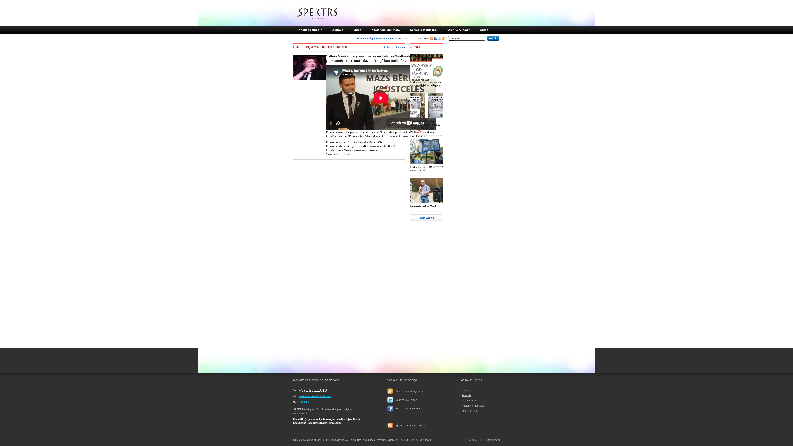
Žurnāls (337, 29)
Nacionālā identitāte (386, 29)
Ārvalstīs (466, 395)
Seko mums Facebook (407, 408)
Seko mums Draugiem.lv (409, 391)
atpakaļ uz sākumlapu (394, 47)
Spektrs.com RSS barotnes (410, 425)
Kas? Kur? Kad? (458, 29)
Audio (484, 29)
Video (357, 29)
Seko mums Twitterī (406, 400)
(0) (404, 61)
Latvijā (465, 390)
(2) (438, 206)
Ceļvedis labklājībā (423, 29)
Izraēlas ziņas (469, 400)
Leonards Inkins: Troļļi (423, 206)
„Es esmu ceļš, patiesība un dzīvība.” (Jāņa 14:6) (381, 38)
